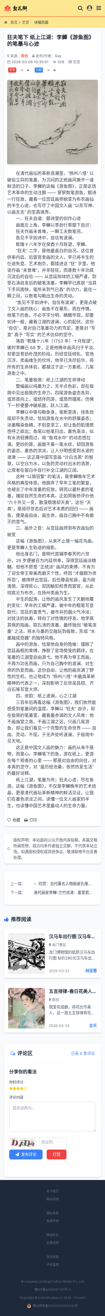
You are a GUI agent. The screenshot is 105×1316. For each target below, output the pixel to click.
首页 (14, 22)
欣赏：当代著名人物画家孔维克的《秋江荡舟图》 (66, 883)
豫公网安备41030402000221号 (55, 1306)
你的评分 (16, 1082)
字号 (12, 70)
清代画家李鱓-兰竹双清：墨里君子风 (64, 892)
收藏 (16, 820)
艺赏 (25, 22)
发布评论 (28, 1154)
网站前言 (52, 1235)
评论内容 (16, 1097)
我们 (78, 702)
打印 (33, 820)
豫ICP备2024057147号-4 (52, 1289)
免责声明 (52, 1221)
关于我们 (52, 1191)
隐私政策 (52, 1213)
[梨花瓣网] (20, 8)
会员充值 (52, 1257)
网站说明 (52, 1199)
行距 (39, 70)
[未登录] (89, 8)
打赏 (56, 1154)
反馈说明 (52, 1243)
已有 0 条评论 (83, 1053)
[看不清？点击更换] (23, 1142)
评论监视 (52, 1265)
